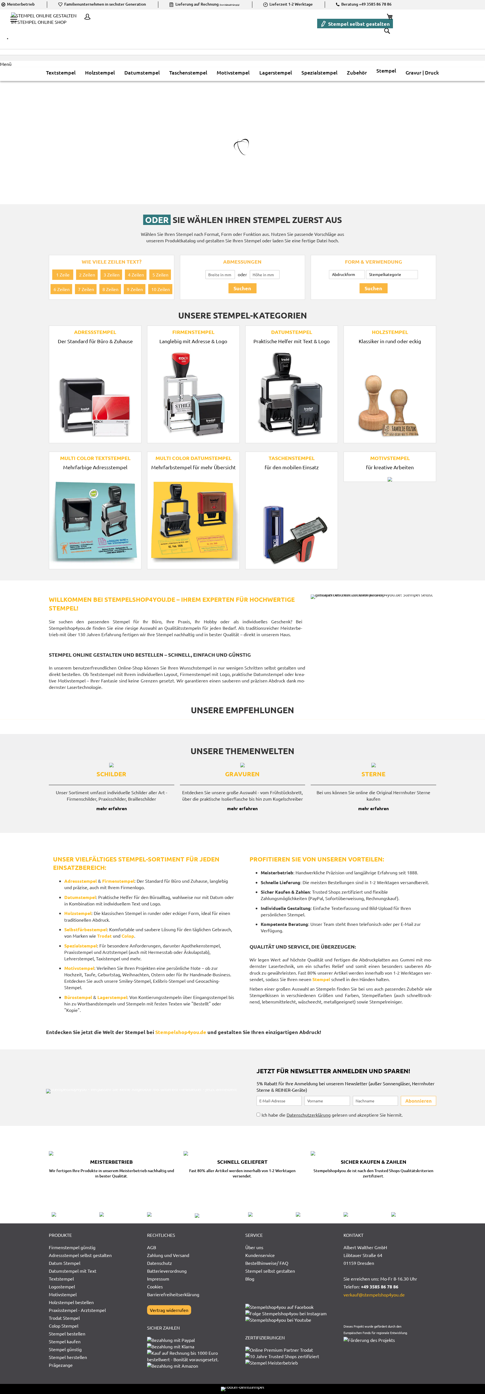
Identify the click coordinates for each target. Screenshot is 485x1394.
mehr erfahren (111, 808)
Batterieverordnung (167, 1271)
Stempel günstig (65, 1349)
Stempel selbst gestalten (358, 23)
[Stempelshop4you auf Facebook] (279, 1307)
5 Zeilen (160, 274)
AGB (151, 1247)
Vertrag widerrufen (169, 1310)
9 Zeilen (135, 289)
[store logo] (46, 22)
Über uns (254, 1247)
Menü (6, 64)
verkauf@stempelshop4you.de (374, 1294)
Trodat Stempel (64, 1318)
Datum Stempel (64, 1263)
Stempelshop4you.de (180, 1032)
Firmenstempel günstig (72, 1247)
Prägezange (61, 1365)
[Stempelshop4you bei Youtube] (278, 1320)
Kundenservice (260, 1255)
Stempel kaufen (65, 1341)
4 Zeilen (136, 274)
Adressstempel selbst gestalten (80, 1255)
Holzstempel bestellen (71, 1302)
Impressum (158, 1278)
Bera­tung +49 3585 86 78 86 (366, 4)
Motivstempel (63, 1294)
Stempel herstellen (68, 1357)
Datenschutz (159, 1263)
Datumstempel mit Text (72, 1271)
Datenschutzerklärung (309, 1114)
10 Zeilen (160, 289)
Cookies (155, 1286)
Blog (249, 1278)
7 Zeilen (86, 289)
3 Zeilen (112, 274)
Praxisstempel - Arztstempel (77, 1310)
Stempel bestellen (67, 1333)
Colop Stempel (63, 1325)
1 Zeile (63, 274)
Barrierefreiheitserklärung (173, 1294)
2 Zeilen (87, 274)
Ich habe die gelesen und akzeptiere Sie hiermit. (332, 1114)
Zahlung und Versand (168, 1255)
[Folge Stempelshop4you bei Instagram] (286, 1313)
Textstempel (61, 1278)
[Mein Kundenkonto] (85, 17)
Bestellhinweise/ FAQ (266, 1263)
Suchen (242, 288)
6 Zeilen (62, 289)
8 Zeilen (110, 289)
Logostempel (62, 1286)
